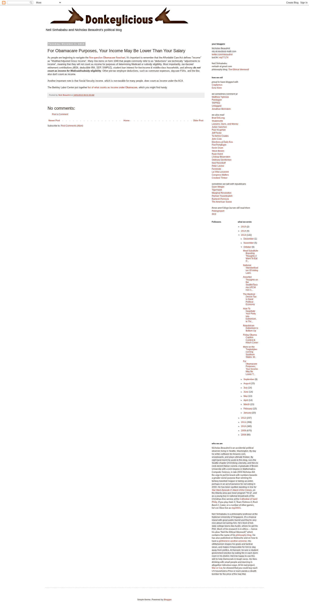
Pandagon (217, 100)
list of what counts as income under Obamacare (112, 87)
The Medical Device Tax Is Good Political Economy (249, 299)
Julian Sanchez (219, 127)
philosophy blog (243, 535)
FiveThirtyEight (219, 145)
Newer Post (54, 120)
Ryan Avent (217, 154)
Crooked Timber (219, 178)
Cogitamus (217, 85)
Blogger (167, 599)
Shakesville (217, 121)
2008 (244, 434)
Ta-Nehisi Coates (220, 136)
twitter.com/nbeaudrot (222, 54)
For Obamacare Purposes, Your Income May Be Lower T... (250, 367)
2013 (244, 235)
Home (126, 120)
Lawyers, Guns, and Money (225, 124)
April (246, 400)
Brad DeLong (218, 118)
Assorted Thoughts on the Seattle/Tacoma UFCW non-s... (250, 283)
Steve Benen (218, 151)
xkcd (214, 214)
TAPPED (216, 103)
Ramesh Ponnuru (220, 199)
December (249, 239)
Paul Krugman (219, 130)
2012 (244, 418)
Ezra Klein (217, 88)
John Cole (217, 139)
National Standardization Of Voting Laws (250, 269)
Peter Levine (218, 166)
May (246, 396)
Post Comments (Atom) (72, 125)
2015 (244, 226)
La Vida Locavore (220, 172)
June (246, 392)
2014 (244, 231)
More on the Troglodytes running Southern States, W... (250, 352)
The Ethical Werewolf (238, 69)
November (249, 243)
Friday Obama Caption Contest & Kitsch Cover (250, 339)
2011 (244, 422)
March (247, 404)
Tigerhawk (217, 190)
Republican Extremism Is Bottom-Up (250, 328)
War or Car (217, 568)
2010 (244, 426)
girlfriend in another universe (233, 541)
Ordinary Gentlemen (221, 160)
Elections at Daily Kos (222, 142)
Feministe (216, 169)
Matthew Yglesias (220, 97)
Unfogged (216, 106)
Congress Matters (220, 175)
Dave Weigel (218, 187)
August (247, 383)
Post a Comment (60, 114)
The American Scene (222, 202)
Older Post (198, 120)
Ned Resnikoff (218, 163)
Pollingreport (218, 211)
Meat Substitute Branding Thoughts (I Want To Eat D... (250, 256)
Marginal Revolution (221, 193)
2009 (244, 430)
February (248, 408)
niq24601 (236, 508)
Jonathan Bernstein (221, 109)
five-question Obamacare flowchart (107, 57)
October (248, 247)
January (248, 413)
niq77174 (223, 57)
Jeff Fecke (217, 133)
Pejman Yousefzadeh (222, 196)
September (249, 379)
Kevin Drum (217, 148)
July (246, 388)
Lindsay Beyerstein (221, 157)
